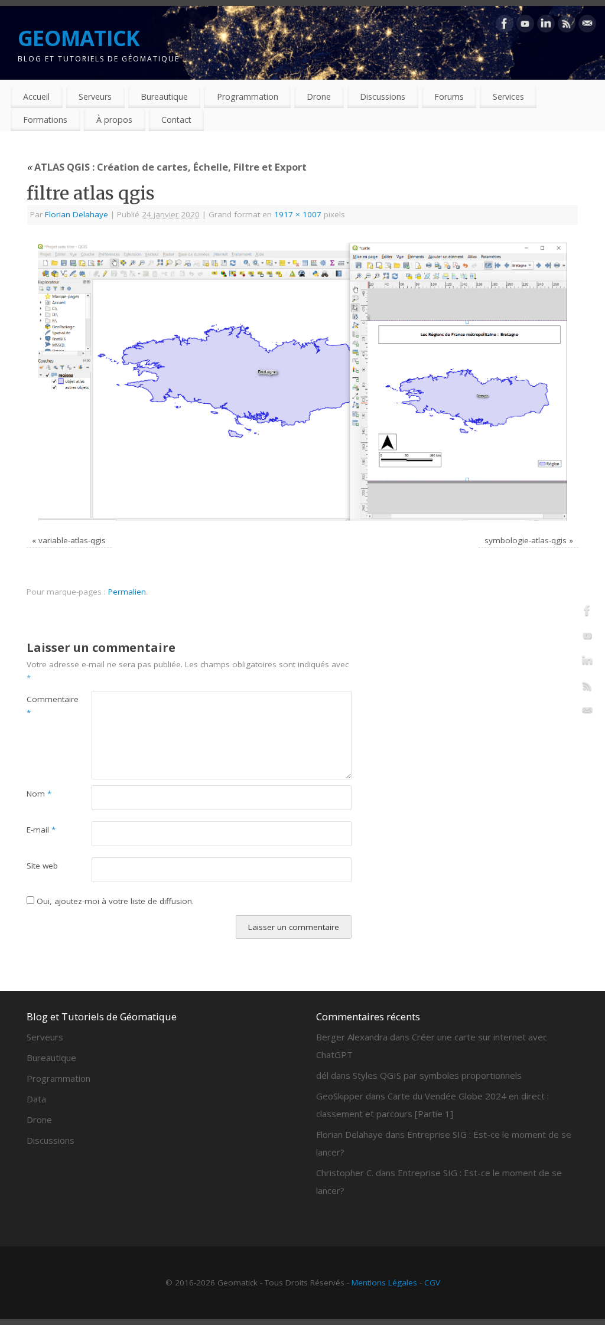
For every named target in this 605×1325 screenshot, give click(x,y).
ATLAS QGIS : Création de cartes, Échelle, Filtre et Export (167, 167)
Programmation (247, 96)
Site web (42, 865)
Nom (39, 793)
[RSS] (566, 26)
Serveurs (95, 96)
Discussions (382, 96)
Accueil (36, 96)
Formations (45, 119)
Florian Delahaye (76, 214)
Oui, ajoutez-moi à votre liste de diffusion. (114, 901)
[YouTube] (525, 26)
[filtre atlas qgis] (302, 382)
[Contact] (587, 26)
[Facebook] (504, 26)
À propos (114, 119)
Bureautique (164, 96)
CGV (432, 1282)
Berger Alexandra (352, 1037)
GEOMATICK (79, 38)
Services (508, 96)
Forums (449, 96)
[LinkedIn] (546, 26)
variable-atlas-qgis (72, 540)
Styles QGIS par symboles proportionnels (437, 1075)
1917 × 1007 (297, 214)
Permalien (127, 591)
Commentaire (43, 706)
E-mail (41, 829)
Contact (176, 119)
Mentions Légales (384, 1282)
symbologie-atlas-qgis (525, 540)
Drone (319, 96)
